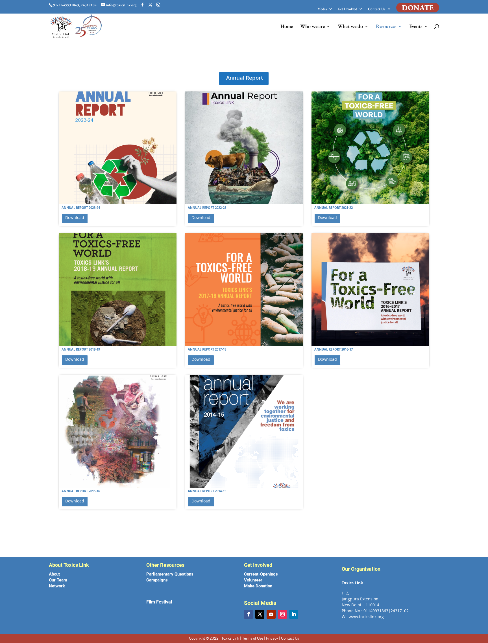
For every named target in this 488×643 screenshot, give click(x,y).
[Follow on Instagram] (282, 614)
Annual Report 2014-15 (207, 491)
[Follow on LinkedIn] (293, 614)
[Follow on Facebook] (248, 614)
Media (322, 9)
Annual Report (244, 78)
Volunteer (253, 580)
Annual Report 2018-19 (81, 350)
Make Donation (258, 586)
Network (57, 586)
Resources (386, 26)
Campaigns (157, 580)
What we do (350, 26)
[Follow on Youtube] (271, 614)
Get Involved (347, 9)
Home (286, 26)
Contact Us (376, 9)
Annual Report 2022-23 (207, 208)
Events (415, 26)
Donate (417, 7)
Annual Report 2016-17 (333, 350)
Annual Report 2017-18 (207, 350)
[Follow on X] (259, 614)
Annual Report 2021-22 (333, 208)
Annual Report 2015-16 (81, 491)
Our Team (58, 580)
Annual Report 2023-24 (81, 208)
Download (74, 218)
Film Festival (159, 602)
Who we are (312, 26)
